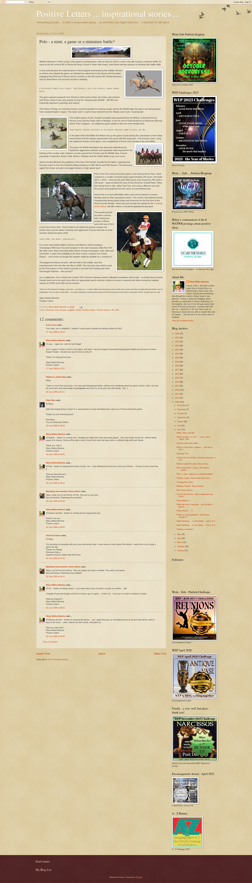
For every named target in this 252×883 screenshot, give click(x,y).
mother (78, 310)
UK (112, 310)
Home (101, 653)
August (180, 421)
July (179, 425)
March (180, 542)
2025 (177, 338)
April (179, 538)
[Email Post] (81, 307)
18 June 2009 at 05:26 (55, 426)
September (182, 417)
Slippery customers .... (186, 529)
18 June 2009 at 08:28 (55, 501)
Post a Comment (50, 642)
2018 (177, 366)
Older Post (160, 653)
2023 (177, 346)
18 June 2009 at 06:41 (55, 454)
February (181, 546)
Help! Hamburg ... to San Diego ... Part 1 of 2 (196, 525)
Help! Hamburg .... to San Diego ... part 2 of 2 (196, 521)
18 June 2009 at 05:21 (55, 392)
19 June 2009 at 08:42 (55, 608)
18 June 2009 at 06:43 (55, 483)
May (179, 534)
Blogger (139, 877)
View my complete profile (182, 321)
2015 (177, 378)
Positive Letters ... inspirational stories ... (108, 13)
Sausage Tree (182, 453)
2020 (177, 358)
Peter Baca (51, 400)
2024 (177, 341)
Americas (50, 310)
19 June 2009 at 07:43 (55, 558)
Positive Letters (89, 310)
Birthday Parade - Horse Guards (190, 486)
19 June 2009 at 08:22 (55, 576)
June (179, 429)
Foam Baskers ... (184, 500)
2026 (177, 333)
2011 (177, 394)
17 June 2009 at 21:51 (55, 368)
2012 (177, 390)
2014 (177, 382)
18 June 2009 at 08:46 (55, 527)
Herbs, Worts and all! (185, 433)
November (181, 409)
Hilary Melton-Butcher (55, 340)
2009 (177, 402)
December (181, 405)
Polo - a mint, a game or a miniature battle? (195, 474)
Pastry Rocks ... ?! (185, 511)
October (180, 413)
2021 (177, 354)
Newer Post (43, 653)
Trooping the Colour (185, 482)
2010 (177, 398)
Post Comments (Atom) (58, 659)
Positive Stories (103, 310)
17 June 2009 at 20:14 (55, 332)
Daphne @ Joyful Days (56, 377)
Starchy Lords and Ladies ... (189, 443)
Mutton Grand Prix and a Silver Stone (192, 464)
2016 (177, 374)
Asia (57, 310)
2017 (177, 370)
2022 (177, 350)
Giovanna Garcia (53, 535)
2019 (177, 362)
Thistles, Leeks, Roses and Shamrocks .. (194, 478)
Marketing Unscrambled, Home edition (63, 491)
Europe (63, 310)
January (180, 550)
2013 (177, 386)
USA (117, 310)
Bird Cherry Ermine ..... (186, 490)
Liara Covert (51, 325)
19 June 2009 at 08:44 (55, 636)
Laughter (70, 310)
